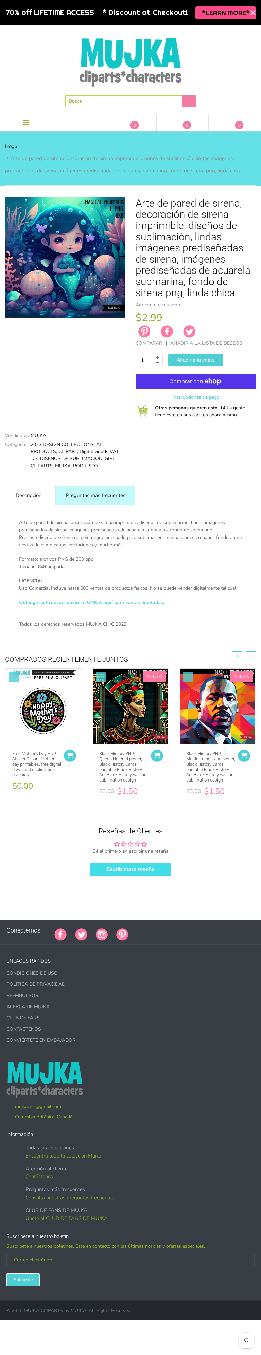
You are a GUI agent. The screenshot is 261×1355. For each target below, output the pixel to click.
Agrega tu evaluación (158, 305)
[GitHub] (145, 930)
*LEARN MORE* (226, 12)
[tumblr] (179, 930)
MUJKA (38, 435)
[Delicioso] (205, 930)
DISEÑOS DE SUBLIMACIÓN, (71, 458)
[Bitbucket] (171, 930)
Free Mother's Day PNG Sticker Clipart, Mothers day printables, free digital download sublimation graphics (36, 764)
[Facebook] (167, 331)
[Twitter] (189, 331)
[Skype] (213, 930)
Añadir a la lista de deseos (206, 343)
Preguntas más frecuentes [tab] (95, 495)
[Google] (137, 930)
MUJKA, (63, 466)
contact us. (45, 639)
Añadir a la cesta (196, 360)
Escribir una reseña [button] (131, 869)
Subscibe (23, 1279)
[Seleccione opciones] (70, 755)
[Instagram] (102, 933)
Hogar (12, 146)
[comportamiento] (230, 930)
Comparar (149, 343)
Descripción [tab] (29, 495)
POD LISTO (85, 466)
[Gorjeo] (81, 933)
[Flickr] (162, 930)
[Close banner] (253, 12)
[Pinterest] (122, 933)
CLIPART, (68, 451)
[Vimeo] (196, 930)
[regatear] (188, 930)
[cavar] (222, 930)
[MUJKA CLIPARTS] (130, 59)
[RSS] (154, 930)
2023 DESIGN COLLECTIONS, (63, 444)
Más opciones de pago (196, 397)
